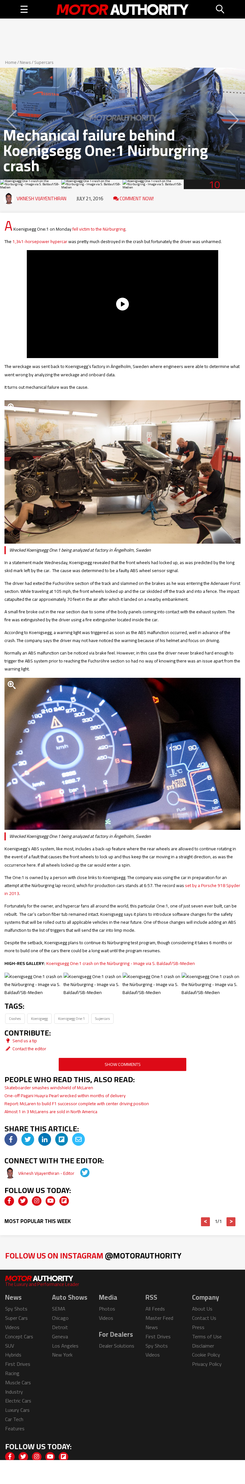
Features (15, 1428)
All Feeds (155, 1308)
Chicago (60, 1318)
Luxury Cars (17, 1410)
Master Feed (159, 1318)
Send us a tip (24, 1041)
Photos (107, 1308)
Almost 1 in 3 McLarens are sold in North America (50, 1111)
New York (62, 1354)
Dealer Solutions (116, 1345)
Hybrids (13, 1354)
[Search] (220, 9)
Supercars (44, 62)
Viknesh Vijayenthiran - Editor (46, 1173)
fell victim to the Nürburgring (98, 229)
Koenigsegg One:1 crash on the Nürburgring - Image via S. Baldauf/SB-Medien (120, 963)
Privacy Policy (207, 1364)
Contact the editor (28, 1048)
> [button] (231, 1221)
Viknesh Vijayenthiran (41, 198)
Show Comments (123, 1064)
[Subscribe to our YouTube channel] (50, 1201)
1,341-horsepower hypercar (39, 241)
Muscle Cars (18, 1382)
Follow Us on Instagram (93, 1255)
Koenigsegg (39, 1018)
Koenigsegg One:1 (71, 1018)
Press (198, 1327)
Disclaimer (203, 1345)
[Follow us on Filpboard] (64, 1201)
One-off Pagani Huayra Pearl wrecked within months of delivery (65, 1095)
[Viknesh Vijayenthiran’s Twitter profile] (80, 1173)
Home (11, 62)
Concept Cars (19, 1336)
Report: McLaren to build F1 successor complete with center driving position (76, 1103)
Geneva (60, 1336)
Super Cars (16, 1318)
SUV (9, 1345)
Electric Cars (18, 1400)
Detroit (60, 1327)
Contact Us (204, 1318)
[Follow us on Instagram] (36, 1201)
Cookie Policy (206, 1354)
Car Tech (14, 1419)
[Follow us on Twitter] (23, 1201)
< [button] (205, 1221)
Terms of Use (207, 1336)
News (25, 62)
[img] (10, 1139)
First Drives (17, 1364)
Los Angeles (65, 1345)
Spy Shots (16, 1308)
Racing (12, 1373)
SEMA (58, 1308)
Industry (14, 1391)
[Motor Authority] (122, 9)
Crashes (15, 1018)
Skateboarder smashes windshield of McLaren (48, 1087)
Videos (12, 1327)
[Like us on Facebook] (9, 1201)
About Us (202, 1308)
